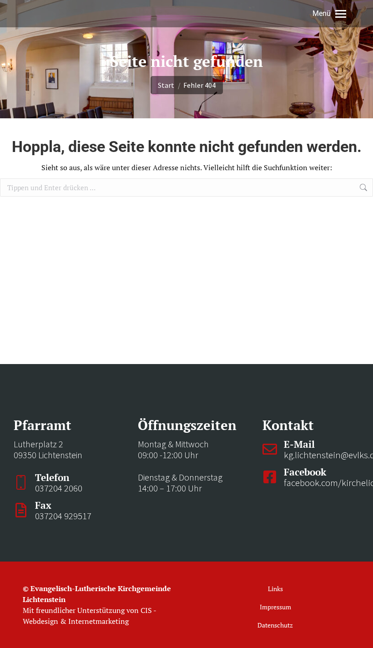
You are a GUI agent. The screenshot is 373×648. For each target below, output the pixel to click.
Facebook (305, 472)
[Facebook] (269, 477)
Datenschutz (275, 625)
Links (275, 588)
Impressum (275, 606)
